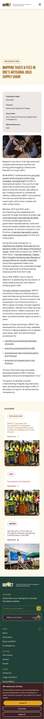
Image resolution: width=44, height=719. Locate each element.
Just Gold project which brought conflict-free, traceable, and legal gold (21, 178)
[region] (22, 701)
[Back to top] (39, 629)
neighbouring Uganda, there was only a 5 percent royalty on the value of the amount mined (22, 249)
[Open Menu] (39, 4)
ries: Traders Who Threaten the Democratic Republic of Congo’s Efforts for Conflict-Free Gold (21, 257)
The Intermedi (20, 254)
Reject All (22, 714)
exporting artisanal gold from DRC (20, 348)
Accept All (22, 703)
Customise (22, 709)
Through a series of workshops (17, 290)
